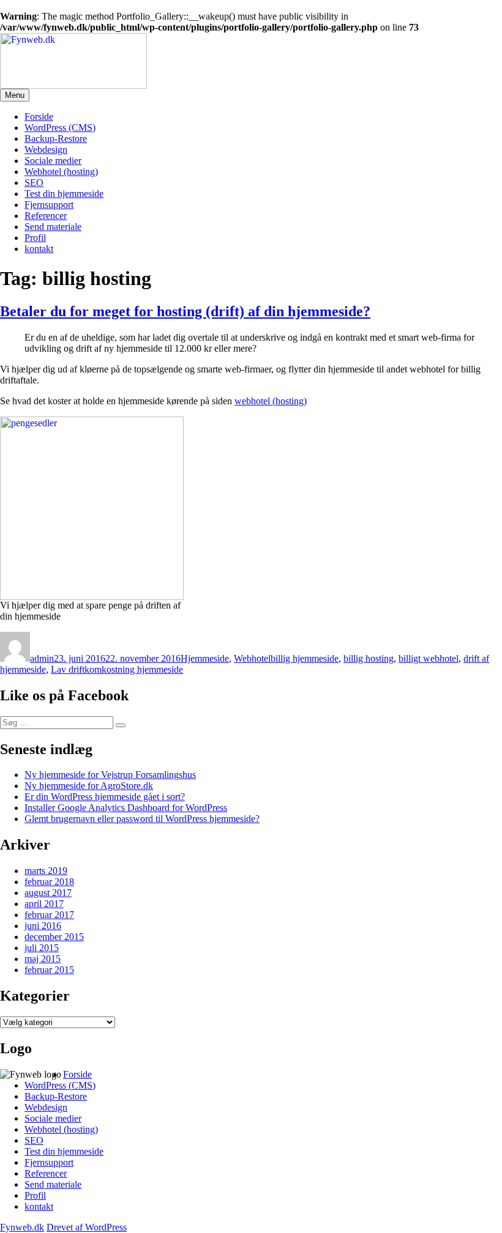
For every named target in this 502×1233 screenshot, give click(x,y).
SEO (33, 182)
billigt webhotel (429, 658)
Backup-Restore (55, 138)
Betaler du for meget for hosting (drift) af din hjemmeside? (185, 311)
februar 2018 (49, 881)
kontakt (38, 248)
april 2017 (44, 903)
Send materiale (52, 226)
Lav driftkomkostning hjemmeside (117, 669)
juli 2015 (41, 947)
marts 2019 (45, 870)
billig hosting (368, 658)
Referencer (45, 215)
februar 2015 (49, 970)
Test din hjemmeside (63, 193)
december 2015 (54, 936)
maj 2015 (42, 958)
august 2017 (48, 892)
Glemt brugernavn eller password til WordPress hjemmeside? (142, 818)
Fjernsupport (48, 204)
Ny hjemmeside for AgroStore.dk (88, 785)
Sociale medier (52, 160)
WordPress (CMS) (60, 127)
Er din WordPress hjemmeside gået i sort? (104, 796)
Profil (35, 237)
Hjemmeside (205, 658)
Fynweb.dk (22, 1227)
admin (42, 658)
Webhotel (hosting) (61, 171)
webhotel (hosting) (270, 401)
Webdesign (45, 149)
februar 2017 (49, 914)
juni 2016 (42, 925)
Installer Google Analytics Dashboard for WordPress (125, 807)
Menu (14, 95)
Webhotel (252, 658)
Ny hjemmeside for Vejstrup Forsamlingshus (110, 774)
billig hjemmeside (305, 658)
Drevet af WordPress (87, 1227)
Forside (38, 116)
